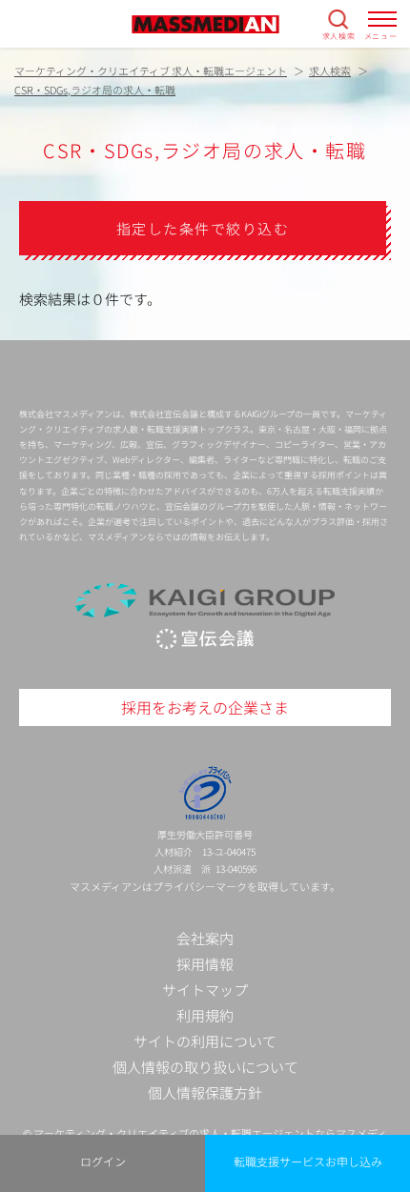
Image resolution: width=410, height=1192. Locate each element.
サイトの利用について (205, 1041)
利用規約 (205, 1015)
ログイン (103, 1161)
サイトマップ (205, 990)
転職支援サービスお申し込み (308, 1161)
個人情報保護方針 (205, 1092)
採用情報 (205, 964)
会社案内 (205, 938)
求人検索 (339, 35)
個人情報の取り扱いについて (205, 1067)
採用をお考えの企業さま (205, 707)
